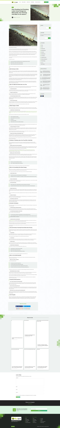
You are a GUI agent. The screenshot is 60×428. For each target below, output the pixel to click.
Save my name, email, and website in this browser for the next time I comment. (26, 395)
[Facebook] (42, 96)
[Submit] (49, 38)
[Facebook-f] (12, 426)
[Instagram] (40, 96)
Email (17, 389)
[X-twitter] (43, 96)
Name (17, 386)
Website (17, 392)
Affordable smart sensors (11, 220)
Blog (12, 7)
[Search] (49, 28)
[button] (42, 2)
